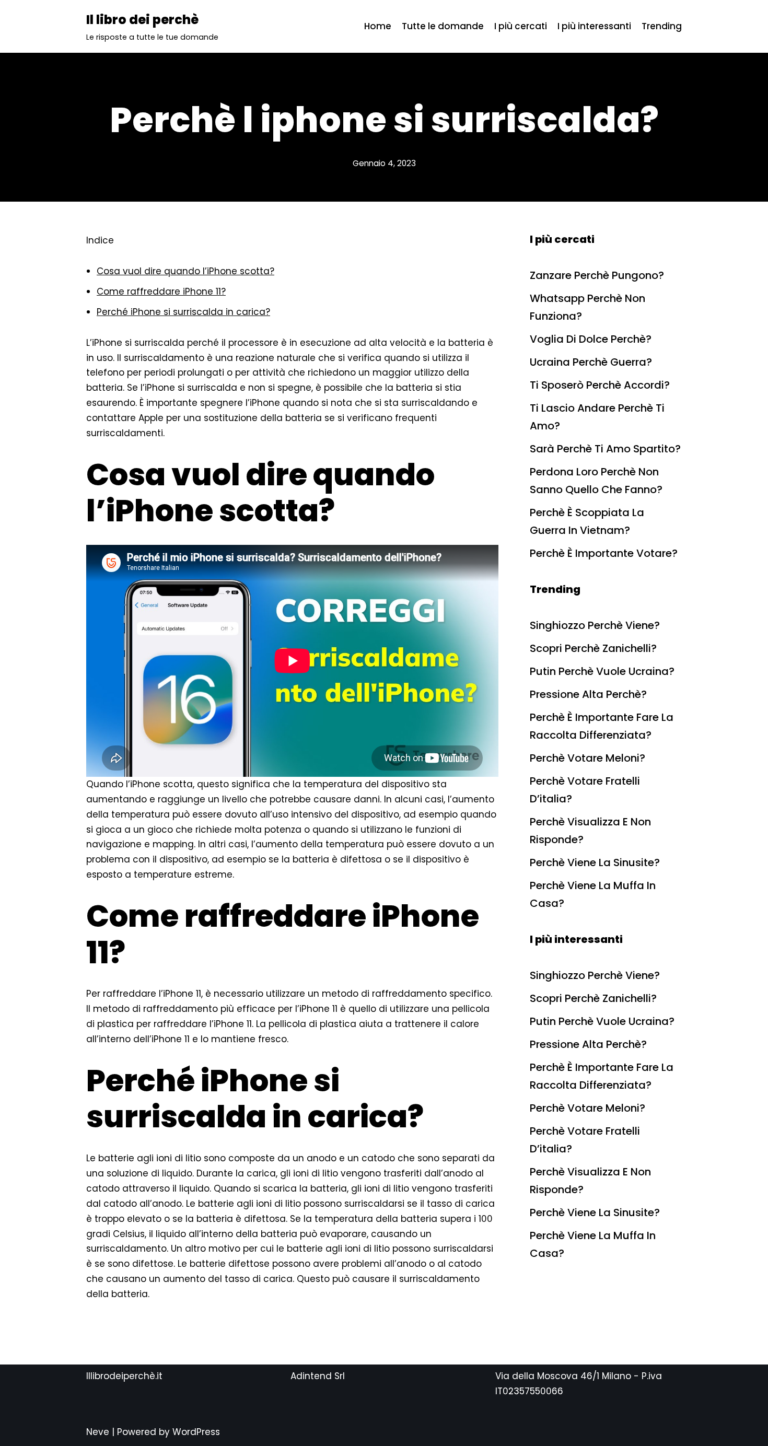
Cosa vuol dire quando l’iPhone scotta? (185, 271)
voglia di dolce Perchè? (590, 339)
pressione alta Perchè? (588, 694)
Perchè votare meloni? (587, 758)
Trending (662, 26)
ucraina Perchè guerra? (591, 362)
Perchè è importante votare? (604, 553)
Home (377, 26)
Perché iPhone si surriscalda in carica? (183, 312)
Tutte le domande (443, 26)
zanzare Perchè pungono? (597, 275)
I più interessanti (594, 26)
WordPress (196, 1432)
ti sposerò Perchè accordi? (600, 385)
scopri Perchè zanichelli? (593, 648)
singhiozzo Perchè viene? (595, 625)
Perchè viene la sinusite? (595, 862)
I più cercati (520, 26)
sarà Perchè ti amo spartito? (605, 448)
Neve (97, 1432)
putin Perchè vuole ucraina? (602, 671)
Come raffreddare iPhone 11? (161, 291)
